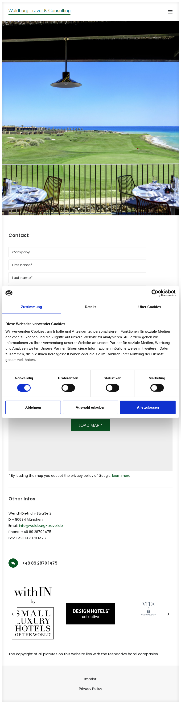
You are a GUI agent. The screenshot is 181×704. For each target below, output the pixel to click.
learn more (121, 475)
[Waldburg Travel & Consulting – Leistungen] (39, 11)
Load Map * (91, 425)
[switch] (68, 388)
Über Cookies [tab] (149, 307)
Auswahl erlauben (90, 407)
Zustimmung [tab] (31, 307)
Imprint (90, 678)
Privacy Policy (90, 688)
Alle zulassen (148, 407)
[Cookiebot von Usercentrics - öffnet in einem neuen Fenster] (155, 293)
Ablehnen (33, 407)
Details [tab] (90, 307)
